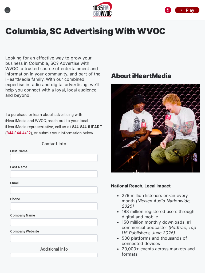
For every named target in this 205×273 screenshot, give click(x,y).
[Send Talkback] (168, 10)
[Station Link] (102, 10)
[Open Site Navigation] (7, 10)
